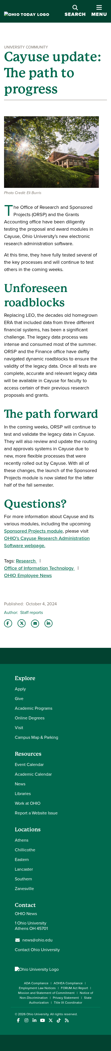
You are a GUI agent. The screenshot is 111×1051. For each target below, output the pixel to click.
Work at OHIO (27, 803)
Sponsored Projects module (33, 531)
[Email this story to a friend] (35, 624)
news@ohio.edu (37, 940)
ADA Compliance (36, 983)
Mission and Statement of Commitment (46, 992)
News (20, 784)
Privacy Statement (66, 997)
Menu (99, 11)
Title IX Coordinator (68, 1002)
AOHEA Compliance (68, 983)
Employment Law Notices (37, 988)
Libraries (23, 793)
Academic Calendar (33, 774)
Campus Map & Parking (36, 737)
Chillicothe (25, 850)
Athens (21, 840)
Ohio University (37, 1014)
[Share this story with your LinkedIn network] (48, 623)
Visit (19, 728)
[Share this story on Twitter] (22, 623)
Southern (23, 879)
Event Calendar (29, 764)
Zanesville (24, 888)
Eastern (22, 859)
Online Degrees (29, 718)
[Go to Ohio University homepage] (26, 15)
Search (75, 14)
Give (19, 698)
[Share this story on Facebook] (8, 623)
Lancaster (24, 869)
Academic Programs (33, 708)
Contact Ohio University (37, 950)
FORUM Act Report (74, 988)
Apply (20, 689)
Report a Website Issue (36, 813)
